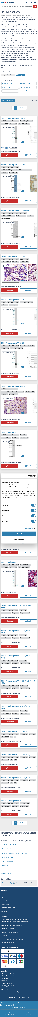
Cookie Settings (5, 1005)
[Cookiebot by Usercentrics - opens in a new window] (28, 476)
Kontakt (3, 894)
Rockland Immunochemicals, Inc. (11, 992)
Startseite (5, 883)
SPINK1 (18, 883)
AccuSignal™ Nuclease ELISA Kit (11, 925)
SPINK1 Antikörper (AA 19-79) (13, 256)
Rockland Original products (9, 932)
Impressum (13, 1003)
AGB (12, 1005)
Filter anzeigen (9, 100)
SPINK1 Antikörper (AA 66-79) (13, 386)
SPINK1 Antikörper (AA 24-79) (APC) (15, 778)
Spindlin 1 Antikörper (8, 849)
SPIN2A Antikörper (7, 857)
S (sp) (12, 883)
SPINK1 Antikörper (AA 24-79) (13, 118)
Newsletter (4, 901)
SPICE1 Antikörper (7, 862)
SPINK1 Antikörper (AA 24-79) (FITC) (15, 754)
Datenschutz (22, 1003)
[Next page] (25, 108)
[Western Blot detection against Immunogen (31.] (15, 134)
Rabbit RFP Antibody (7, 928)
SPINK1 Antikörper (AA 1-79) (12, 300)
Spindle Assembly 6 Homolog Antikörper (14, 853)
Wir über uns (4, 1003)
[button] (35, 135)
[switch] (33, 510)
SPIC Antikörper (7, 866)
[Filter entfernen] (13, 75)
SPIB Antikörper (7, 870)
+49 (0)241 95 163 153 (13, 983)
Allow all (19, 534)
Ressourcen (5, 904)
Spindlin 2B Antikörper (9, 845)
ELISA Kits (4, 935)
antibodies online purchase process (12, 939)
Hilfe (2, 897)
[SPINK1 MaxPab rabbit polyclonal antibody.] (15, 316)
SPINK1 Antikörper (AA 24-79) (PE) (14, 731)
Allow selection (19, 539)
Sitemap (4, 911)
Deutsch (14, 997)
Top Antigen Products (8, 908)
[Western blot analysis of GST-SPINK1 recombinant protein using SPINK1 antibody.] (15, 229)
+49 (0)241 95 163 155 (10, 986)
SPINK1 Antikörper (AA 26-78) (13, 165)
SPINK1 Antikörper (8, 432)
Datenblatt (10, 155)
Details (29, 155)
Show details (28, 528)
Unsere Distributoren (7, 942)
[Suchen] (35, 6)
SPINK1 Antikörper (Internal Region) (15, 210)
